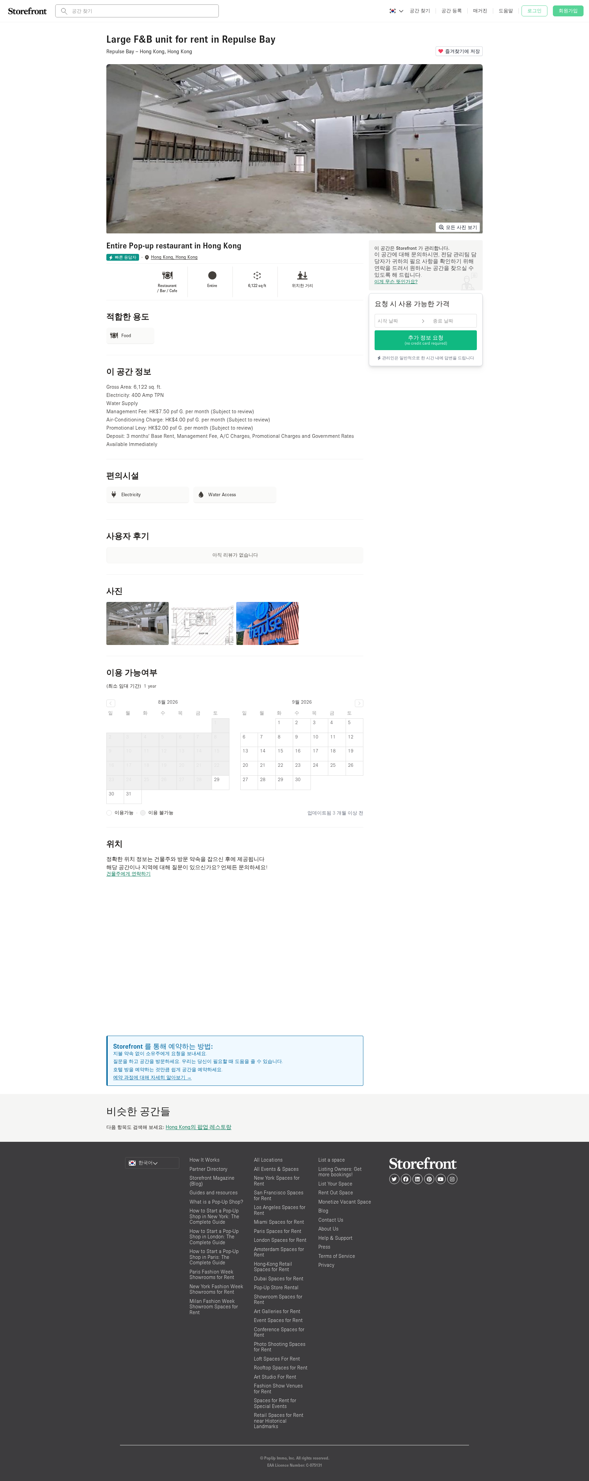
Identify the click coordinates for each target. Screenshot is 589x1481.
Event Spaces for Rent (278, 1320)
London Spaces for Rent (280, 1240)
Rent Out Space (335, 1192)
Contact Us (330, 1220)
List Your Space (335, 1184)
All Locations (268, 1160)
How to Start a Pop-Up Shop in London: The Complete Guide (214, 1236)
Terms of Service (336, 1256)
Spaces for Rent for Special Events (275, 1403)
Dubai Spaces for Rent (278, 1278)
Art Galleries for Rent (277, 1311)
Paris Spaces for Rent (277, 1231)
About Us (328, 1229)
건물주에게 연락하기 (128, 873)
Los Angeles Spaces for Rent (279, 1210)
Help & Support (335, 1238)
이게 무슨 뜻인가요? (396, 281)
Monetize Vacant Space (344, 1202)
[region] (234, 964)
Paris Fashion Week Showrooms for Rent (212, 1274)
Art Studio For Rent (275, 1377)
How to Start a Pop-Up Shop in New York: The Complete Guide (214, 1216)
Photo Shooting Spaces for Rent (279, 1347)
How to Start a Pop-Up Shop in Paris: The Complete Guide (214, 1256)
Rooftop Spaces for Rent (280, 1367)
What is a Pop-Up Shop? (216, 1202)
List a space (331, 1160)
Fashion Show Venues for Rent (278, 1388)
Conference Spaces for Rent (279, 1332)
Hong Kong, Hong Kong (174, 257)
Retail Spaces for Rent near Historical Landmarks (278, 1420)
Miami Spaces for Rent (279, 1222)
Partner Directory (208, 1169)
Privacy (326, 1265)
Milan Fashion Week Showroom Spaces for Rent (214, 1306)
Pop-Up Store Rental (276, 1287)
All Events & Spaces (276, 1169)
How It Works (205, 1160)
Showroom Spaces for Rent (278, 1299)
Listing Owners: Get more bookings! (340, 1172)
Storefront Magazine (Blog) (212, 1181)
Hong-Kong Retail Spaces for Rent (273, 1266)
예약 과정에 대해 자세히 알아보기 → (152, 1077)
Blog (323, 1210)
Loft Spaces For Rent (277, 1359)
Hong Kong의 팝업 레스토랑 (198, 1127)
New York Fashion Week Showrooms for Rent (216, 1289)
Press (324, 1247)
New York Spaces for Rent (277, 1181)
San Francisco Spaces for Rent (278, 1195)
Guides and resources (214, 1192)
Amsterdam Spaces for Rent (279, 1252)
